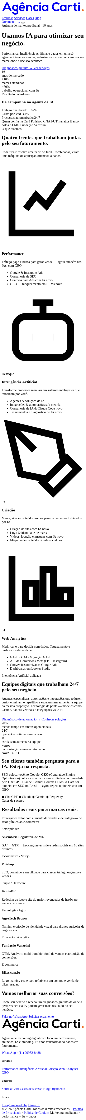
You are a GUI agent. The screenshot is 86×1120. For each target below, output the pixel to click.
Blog (38, 18)
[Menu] (23, 22)
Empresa (7, 18)
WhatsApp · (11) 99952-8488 (21, 1052)
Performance (10, 1069)
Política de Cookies (36, 1112)
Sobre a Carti (10, 1089)
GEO (5, 1072)
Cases (30, 18)
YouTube (21, 1105)
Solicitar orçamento (43, 1016)
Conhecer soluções (54, 719)
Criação (53, 1069)
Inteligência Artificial (33, 1069)
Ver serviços (41, 68)
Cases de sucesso (31, 1089)
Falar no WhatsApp (15, 1016)
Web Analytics (68, 1069)
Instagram (8, 1105)
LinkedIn (34, 1105)
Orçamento (11, 21)
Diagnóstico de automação (21, 719)
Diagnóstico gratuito (17, 68)
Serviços (19, 18)
